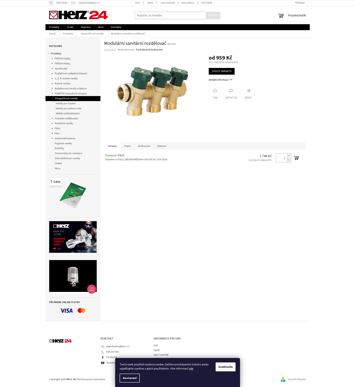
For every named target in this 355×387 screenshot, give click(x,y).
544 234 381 (112, 352)
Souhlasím (225, 367)
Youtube (110, 363)
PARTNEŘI (207, 3)
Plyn (57, 133)
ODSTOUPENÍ (167, 3)
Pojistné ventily (63, 143)
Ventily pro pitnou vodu (68, 108)
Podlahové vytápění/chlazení (71, 73)
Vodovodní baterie (65, 138)
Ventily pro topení (65, 103)
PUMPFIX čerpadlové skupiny (71, 93)
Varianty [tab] (112, 146)
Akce (57, 168)
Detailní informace (219, 80)
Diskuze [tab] (161, 146)
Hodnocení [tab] (144, 146)
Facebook (111, 357)
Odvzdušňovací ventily (67, 158)
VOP (137, 3)
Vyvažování (61, 69)
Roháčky (59, 148)
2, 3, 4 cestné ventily (66, 78)
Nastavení (130, 378)
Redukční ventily (64, 123)
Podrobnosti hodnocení (149, 50)
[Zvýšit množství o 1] (289, 156)
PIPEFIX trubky (63, 58)
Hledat (213, 15)
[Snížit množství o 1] (289, 160)
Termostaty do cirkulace (68, 153)
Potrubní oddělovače (66, 118)
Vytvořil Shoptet (297, 379)
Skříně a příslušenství (68, 113)
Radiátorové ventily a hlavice (71, 88)
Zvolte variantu (222, 71)
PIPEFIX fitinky (62, 64)
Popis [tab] (127, 146)
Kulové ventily (62, 83)
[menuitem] (54, 27)
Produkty (56, 53)
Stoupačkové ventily (66, 98)
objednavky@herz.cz (118, 346)
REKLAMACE (188, 3)
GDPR (150, 3)
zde (191, 369)
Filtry (57, 128)
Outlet (58, 163)
